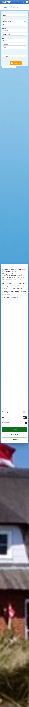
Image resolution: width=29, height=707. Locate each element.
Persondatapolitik (14, 297)
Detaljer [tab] (21, 266)
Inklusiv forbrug (7, 50)
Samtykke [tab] (7, 266)
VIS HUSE (16, 63)
